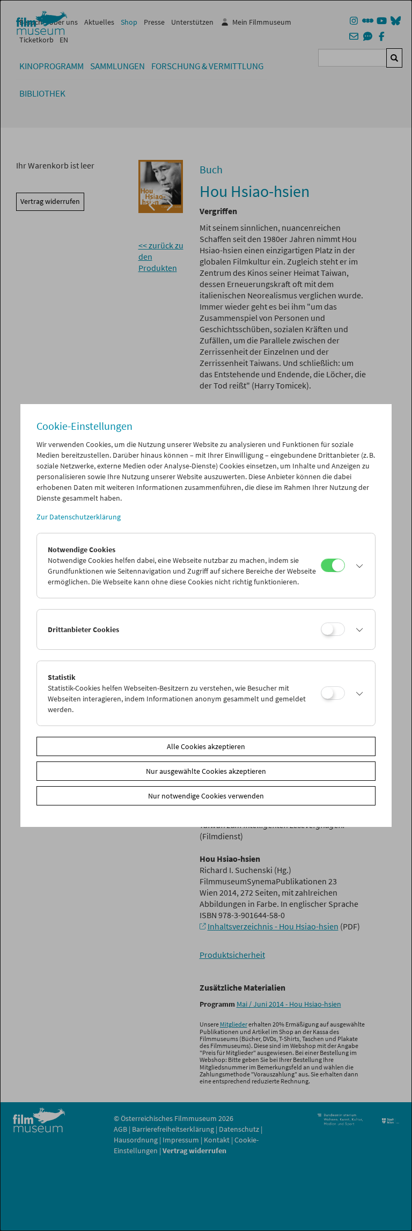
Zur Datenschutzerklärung (78, 517)
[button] (357, 565)
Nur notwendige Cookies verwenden (206, 796)
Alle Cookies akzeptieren (206, 746)
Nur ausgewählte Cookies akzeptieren (206, 771)
